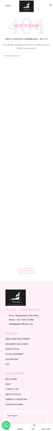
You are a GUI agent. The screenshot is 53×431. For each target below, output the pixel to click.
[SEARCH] (48, 56)
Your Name (12, 415)
